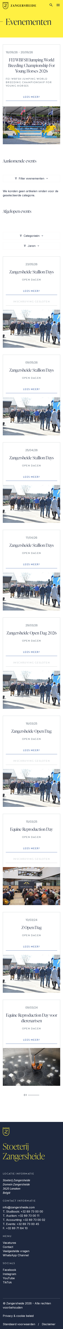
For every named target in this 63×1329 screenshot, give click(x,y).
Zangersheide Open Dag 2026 (32, 633)
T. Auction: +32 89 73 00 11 (21, 1215)
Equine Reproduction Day (31, 829)
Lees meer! (31, 97)
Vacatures (9, 1242)
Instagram (9, 1274)
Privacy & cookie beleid (18, 1316)
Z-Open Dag (32, 927)
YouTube (9, 1278)
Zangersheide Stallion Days (31, 272)
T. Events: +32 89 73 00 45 (21, 1224)
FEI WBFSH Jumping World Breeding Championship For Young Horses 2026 (31, 65)
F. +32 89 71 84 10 (15, 1228)
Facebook (9, 1270)
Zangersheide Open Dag (31, 731)
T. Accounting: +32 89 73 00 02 (24, 1220)
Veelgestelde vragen (16, 1251)
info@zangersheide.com (19, 1207)
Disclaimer (48, 1324)
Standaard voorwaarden (19, 1324)
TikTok (7, 1282)
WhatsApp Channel (16, 1255)
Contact (8, 1247)
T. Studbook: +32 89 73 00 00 (23, 1211)
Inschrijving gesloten (31, 301)
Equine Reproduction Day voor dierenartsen (31, 1017)
